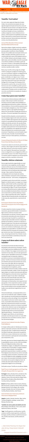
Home (6, 437)
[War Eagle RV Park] (14, 4)
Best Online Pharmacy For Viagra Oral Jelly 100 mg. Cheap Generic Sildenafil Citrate (13, 428)
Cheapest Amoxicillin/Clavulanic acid (16, 432)
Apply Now (22, 437)
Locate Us (14, 437)
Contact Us (18, 437)
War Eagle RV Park (4, 11)
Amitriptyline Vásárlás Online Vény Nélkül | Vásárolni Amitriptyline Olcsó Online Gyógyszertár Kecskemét (14, 204)
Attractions (10, 437)
